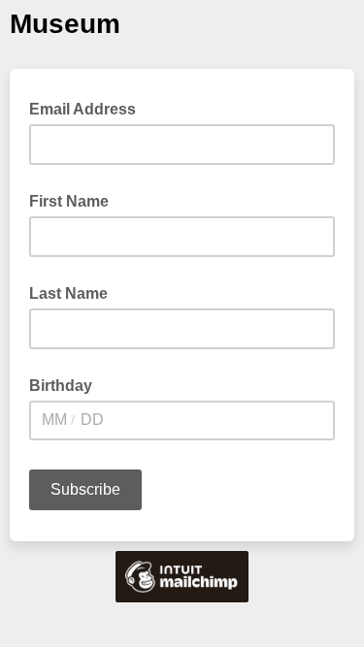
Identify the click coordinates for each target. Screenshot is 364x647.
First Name (69, 201)
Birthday (60, 385)
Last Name (68, 293)
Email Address (88, 107)
